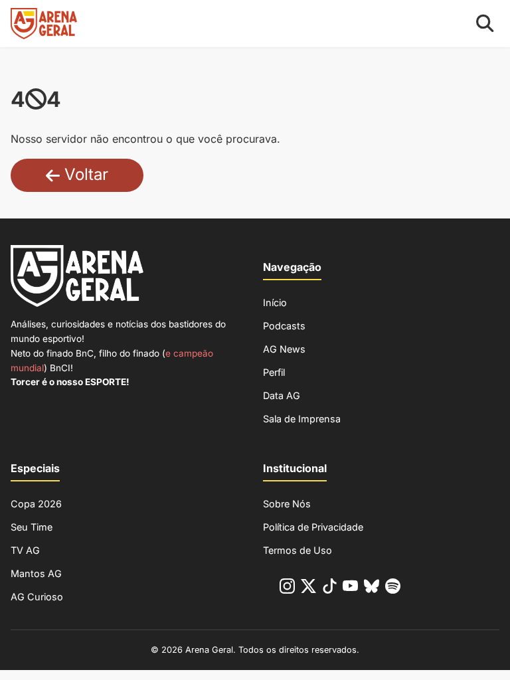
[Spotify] (392, 588)
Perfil (274, 372)
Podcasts (284, 325)
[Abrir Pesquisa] (485, 23)
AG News (284, 349)
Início (275, 302)
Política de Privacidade (313, 527)
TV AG (25, 550)
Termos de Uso (297, 550)
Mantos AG (36, 573)
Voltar (84, 174)
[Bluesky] (371, 588)
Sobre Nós (287, 503)
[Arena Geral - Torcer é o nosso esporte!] (44, 23)
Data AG (281, 395)
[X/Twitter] (308, 588)
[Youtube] (350, 588)
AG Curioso (37, 596)
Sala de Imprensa (302, 418)
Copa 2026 (36, 503)
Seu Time (31, 527)
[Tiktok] (329, 588)
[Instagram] (287, 588)
